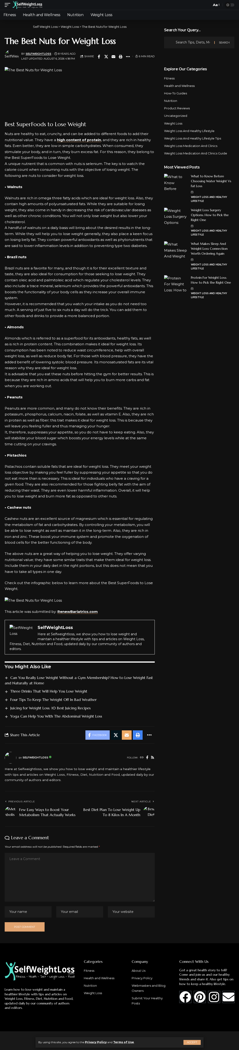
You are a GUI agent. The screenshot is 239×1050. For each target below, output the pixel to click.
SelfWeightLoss (38, 53)
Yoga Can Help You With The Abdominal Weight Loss (56, 716)
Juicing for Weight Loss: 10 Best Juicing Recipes (50, 708)
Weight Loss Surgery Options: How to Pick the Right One (210, 215)
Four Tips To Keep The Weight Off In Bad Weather (53, 699)
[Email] (113, 56)
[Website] (142, 757)
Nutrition (170, 101)
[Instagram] (214, 997)
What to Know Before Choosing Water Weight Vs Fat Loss (211, 181)
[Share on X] (106, 56)
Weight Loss (173, 123)
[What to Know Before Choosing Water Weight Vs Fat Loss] (175, 182)
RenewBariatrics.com (77, 611)
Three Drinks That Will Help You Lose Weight (48, 691)
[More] (128, 56)
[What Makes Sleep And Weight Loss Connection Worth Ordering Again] (175, 250)
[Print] (120, 56)
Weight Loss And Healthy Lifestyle (189, 131)
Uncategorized (175, 116)
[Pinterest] (200, 997)
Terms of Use (123, 1042)
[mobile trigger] (9, 5)
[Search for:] (193, 42)
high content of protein (79, 140)
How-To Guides (175, 93)
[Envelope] (228, 997)
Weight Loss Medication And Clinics (190, 146)
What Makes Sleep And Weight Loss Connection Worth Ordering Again (209, 249)
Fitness (169, 78)
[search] (207, 5)
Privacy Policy (96, 1042)
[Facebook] (147, 757)
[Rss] (152, 757)
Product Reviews (177, 108)
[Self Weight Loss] (27, 5)
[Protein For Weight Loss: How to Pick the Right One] (175, 284)
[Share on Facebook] (99, 56)
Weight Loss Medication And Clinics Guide (195, 153)
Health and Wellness (179, 86)
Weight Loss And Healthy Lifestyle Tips (192, 138)
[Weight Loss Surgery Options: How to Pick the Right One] (175, 216)
